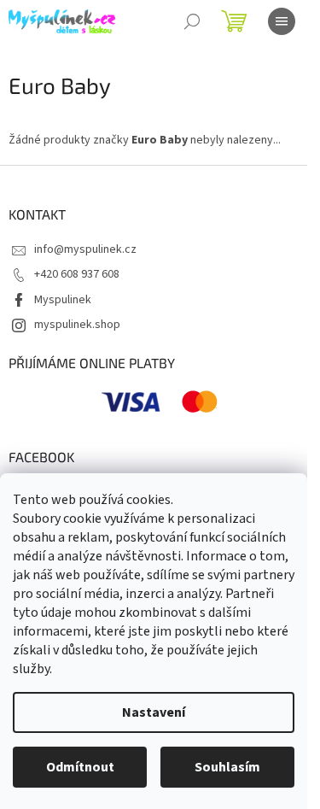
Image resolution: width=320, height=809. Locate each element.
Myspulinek (62, 299)
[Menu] (282, 21)
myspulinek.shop (77, 324)
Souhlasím (227, 767)
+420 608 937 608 (76, 274)
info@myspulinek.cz (85, 249)
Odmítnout (80, 767)
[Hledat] (192, 21)
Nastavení (153, 712)
